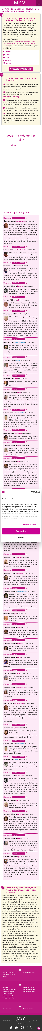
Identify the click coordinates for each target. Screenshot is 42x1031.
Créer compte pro (29, 990)
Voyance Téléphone (15, 250)
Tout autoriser (21, 531)
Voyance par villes (29, 972)
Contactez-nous (28, 1009)
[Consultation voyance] (21, 2)
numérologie (16, 97)
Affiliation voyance (29, 992)
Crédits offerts (7, 994)
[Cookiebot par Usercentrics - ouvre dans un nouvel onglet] (31, 492)
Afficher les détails (29, 525)
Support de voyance (9, 972)
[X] (30, 1028)
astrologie (6, 97)
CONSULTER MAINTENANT (21, 69)
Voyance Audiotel (15, 221)
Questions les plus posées (9, 975)
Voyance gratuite (8, 996)
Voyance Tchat (11, 379)
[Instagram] (22, 1027)
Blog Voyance (7, 1009)
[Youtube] (16, 1027)
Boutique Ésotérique (9, 990)
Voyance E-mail (15, 342)
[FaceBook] (27, 1027)
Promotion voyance (9, 992)
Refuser (21, 537)
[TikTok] (11, 1028)
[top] (38, 1028)
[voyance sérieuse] (21, 1018)
